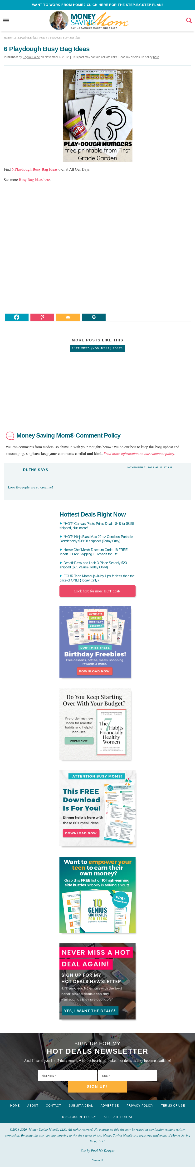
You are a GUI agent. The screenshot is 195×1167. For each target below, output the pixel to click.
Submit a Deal (81, 1105)
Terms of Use (173, 1105)
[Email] (68, 317)
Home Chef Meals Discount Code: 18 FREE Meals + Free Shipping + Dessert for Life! (93, 552)
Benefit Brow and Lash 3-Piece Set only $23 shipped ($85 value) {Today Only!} (93, 565)
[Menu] (6, 20)
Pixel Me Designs (102, 1150)
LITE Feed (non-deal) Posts (97, 348)
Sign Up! (97, 1087)
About (32, 1105)
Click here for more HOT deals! (98, 590)
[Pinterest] (42, 317)
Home (15, 1105)
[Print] (93, 317)
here (156, 57)
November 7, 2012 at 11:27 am (149, 467)
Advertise (110, 1105)
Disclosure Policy (79, 1117)
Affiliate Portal (118, 1117)
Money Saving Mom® (100, 20)
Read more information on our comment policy (138, 453)
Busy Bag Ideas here (34, 179)
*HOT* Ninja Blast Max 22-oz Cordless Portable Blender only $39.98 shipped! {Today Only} (96, 539)
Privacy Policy (140, 1105)
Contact (53, 1105)
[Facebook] (16, 317)
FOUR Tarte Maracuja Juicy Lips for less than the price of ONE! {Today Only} (96, 578)
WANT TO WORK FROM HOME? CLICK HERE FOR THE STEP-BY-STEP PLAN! (97, 5)
